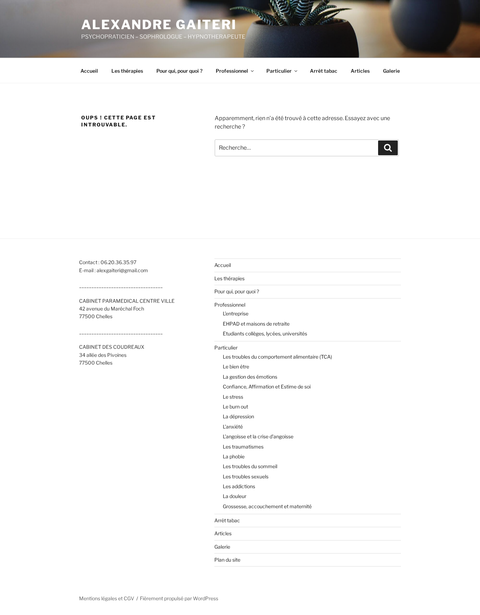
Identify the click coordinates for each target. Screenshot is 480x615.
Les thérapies (127, 71)
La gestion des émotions (250, 377)
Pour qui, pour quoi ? (179, 71)
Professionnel (232, 71)
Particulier (279, 71)
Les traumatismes (243, 447)
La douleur (234, 496)
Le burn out (235, 407)
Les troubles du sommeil (250, 466)
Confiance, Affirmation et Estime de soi (267, 387)
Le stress (233, 397)
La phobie (234, 456)
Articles (360, 71)
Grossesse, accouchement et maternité (267, 506)
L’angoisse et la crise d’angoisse (258, 436)
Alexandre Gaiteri (159, 24)
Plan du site (227, 560)
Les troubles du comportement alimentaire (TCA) (277, 357)
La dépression (238, 416)
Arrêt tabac (323, 71)
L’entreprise (235, 313)
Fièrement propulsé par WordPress (179, 598)
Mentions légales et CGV (106, 598)
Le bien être (236, 366)
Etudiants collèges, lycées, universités (265, 333)
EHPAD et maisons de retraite (256, 324)
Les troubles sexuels (245, 476)
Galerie (391, 71)
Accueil (89, 71)
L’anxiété (233, 427)
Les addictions (239, 486)
